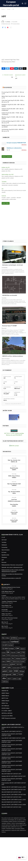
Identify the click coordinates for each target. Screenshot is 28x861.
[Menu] (25, 3)
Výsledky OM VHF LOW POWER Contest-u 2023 (14, 799)
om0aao (8, 21)
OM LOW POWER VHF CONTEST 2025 (11, 807)
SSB (16, 671)
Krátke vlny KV (6, 167)
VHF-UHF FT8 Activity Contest (10, 618)
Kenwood (22, 655)
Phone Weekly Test (6, 605)
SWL (14, 675)
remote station (16, 667)
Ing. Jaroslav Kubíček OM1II (14, 492)
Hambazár (4, 545)
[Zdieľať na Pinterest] (8, 27)
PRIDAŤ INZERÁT (6, 156)
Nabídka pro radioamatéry (14, 148)
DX (8, 652)
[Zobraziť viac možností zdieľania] (10, 27)
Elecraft (13, 652)
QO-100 (19, 664)
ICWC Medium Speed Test (8, 591)
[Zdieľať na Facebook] (3, 27)
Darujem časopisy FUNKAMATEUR (16, 142)
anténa (14, 638)
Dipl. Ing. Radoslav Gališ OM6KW (14, 484)
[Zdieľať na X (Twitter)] (5, 27)
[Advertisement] (14, 46)
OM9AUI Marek (5, 700)
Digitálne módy (5, 555)
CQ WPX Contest (7, 645)
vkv (4, 678)
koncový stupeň (6, 658)
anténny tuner (22, 638)
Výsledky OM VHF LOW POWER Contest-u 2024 (14, 804)
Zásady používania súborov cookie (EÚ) (11, 578)
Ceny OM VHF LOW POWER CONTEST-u (12, 731)
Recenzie (4, 562)
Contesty (6, 584)
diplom (23, 648)
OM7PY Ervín (5, 698)
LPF (16, 78)
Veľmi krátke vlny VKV (8, 174)
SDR (10, 671)
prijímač (12, 664)
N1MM (3, 661)
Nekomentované (6, 23)
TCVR (20, 675)
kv (13, 658)
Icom (3, 655)
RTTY (23, 667)
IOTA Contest (15, 655)
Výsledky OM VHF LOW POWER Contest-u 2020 (14, 787)
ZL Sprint (4, 595)
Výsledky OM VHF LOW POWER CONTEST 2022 (14, 794)
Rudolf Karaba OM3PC (14, 468)
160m (7, 638)
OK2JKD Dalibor (5, 708)
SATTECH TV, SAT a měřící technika (14, 433)
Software (4, 552)
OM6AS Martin (5, 695)
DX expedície (8, 87)
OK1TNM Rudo (5, 705)
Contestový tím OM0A (7, 715)
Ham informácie (5, 550)
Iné (2, 188)
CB (8, 642)
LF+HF (3, 537)
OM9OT (8, 661)
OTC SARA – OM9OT (7, 710)
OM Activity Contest (19, 661)
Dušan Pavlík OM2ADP (14, 520)
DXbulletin (4, 557)
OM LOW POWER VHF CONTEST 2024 (11, 802)
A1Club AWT (5, 609)
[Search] (23, 3)
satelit (4, 671)
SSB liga (22, 671)
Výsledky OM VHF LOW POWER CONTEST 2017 (14, 776)
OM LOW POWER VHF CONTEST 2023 (11, 797)
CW (17, 648)
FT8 (23, 652)
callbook (4, 642)
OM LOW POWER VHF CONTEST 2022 (11, 792)
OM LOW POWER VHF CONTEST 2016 (11, 773)
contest (15, 641)
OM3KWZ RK (5, 690)
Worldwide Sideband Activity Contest (11, 587)
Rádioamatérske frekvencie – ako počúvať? (12, 565)
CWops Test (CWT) (6, 613)
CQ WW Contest (8, 648)
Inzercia (4, 195)
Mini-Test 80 (5, 626)
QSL (9, 667)
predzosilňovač (5, 664)
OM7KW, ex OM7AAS (7, 713)
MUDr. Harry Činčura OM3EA (14, 476)
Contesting (4, 547)
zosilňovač (5, 681)
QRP (3, 560)
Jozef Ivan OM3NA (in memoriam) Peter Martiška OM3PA (14, 503)
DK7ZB (3, 652)
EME (18, 652)
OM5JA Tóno (5, 703)
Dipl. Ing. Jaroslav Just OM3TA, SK (14, 460)
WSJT (9, 678)
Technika (4, 181)
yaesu (15, 678)
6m (3, 638)
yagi (19, 678)
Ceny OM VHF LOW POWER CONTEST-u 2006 (13, 738)
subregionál (6, 674)
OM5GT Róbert (5, 693)
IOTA (8, 655)
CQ (12, 77)
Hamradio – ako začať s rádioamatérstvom (12, 567)
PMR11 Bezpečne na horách (9, 718)
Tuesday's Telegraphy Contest (9, 601)
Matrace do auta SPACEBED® (14, 435)
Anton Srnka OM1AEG (14, 513)
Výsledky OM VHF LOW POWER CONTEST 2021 (14, 789)
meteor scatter (21, 658)
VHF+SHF (4, 540)
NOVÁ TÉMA (5, 203)
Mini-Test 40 (5, 622)
